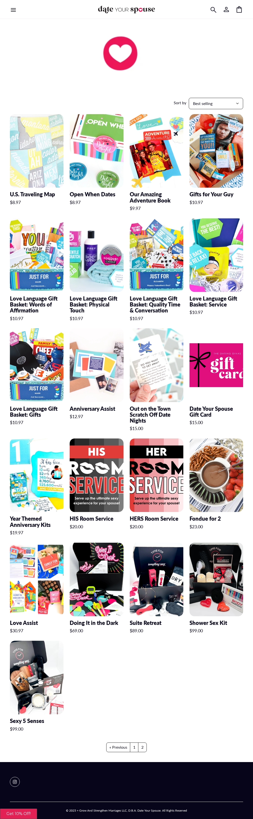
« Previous (118, 747)
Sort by (180, 102)
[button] (18, 814)
